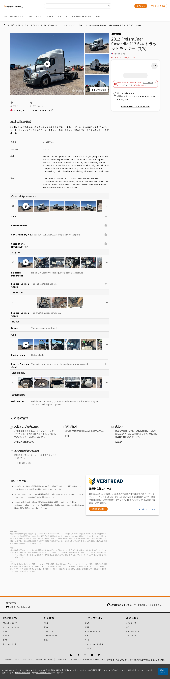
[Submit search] (109, 5)
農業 (86, 635)
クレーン (88, 648)
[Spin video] (105, 216)
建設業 (87, 623)
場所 (98, 16)
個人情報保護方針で (43, 673)
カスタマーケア (126, 85)
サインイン (140, 6)
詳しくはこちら (149, 509)
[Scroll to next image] (106, 206)
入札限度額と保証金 (50, 635)
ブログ (5, 640)
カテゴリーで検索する (12, 16)
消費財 (87, 627)
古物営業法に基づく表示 (81, 16)
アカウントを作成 (158, 6)
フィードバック (131, 635)
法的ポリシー (27, 659)
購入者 (46, 623)
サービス (61, 16)
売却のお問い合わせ (133, 631)
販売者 (46, 627)
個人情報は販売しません (44, 659)
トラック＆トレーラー (92, 631)
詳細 (67, 435)
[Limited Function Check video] (105, 283)
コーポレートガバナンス (11, 627)
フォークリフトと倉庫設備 (94, 644)
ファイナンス (48, 631)
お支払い (119, 441)
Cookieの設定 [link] (61, 659)
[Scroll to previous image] (12, 206)
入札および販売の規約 (24, 441)
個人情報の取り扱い (12, 659)
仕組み (48, 16)
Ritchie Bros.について (10, 623)
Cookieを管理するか (22, 673)
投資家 (5, 631)
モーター (88, 640)
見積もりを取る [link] (98, 509)
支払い (46, 640)
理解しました (162, 671)
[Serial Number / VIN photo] (105, 234)
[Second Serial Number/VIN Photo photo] (105, 243)
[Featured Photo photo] (105, 225)
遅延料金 (121, 436)
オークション (33, 16)
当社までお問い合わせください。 (148, 604)
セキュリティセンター (10, 644)
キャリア (6, 635)
